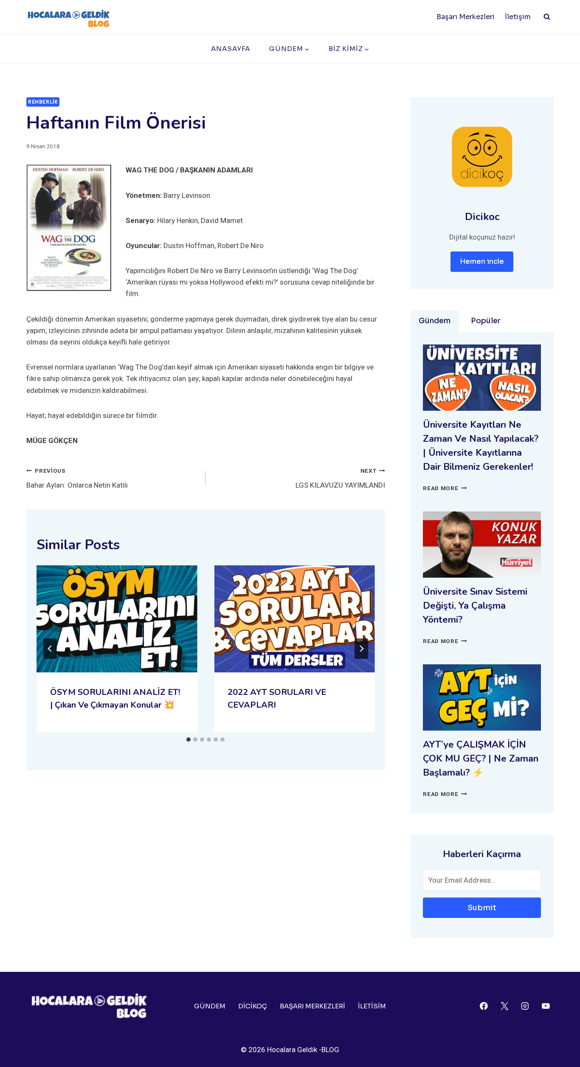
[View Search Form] (547, 17)
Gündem (209, 1006)
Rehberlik (43, 102)
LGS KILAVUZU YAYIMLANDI (340, 478)
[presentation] (117, 618)
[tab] (188, 739)
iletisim (372, 1006)
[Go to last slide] (50, 648)
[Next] (361, 648)
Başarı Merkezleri (465, 16)
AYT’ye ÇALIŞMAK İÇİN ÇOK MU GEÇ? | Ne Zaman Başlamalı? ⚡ (480, 758)
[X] (504, 1006)
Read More (445, 488)
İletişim (518, 16)
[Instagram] (525, 1006)
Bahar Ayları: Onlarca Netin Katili (77, 478)
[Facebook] (484, 1006)
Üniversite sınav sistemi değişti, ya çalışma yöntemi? (475, 605)
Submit (481, 907)
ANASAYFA (230, 49)
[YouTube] (546, 1006)
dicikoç (252, 1006)
